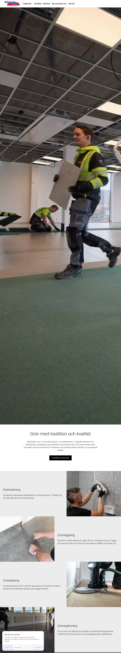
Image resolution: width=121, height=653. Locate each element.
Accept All (18, 647)
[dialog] (23, 641)
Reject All (8, 647)
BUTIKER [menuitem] (38, 4)
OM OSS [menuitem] (71, 4)
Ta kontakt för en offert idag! (60, 458)
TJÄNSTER (27, 4)
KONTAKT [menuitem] (46, 4)
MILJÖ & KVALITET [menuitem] (59, 4)
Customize (37, 647)
